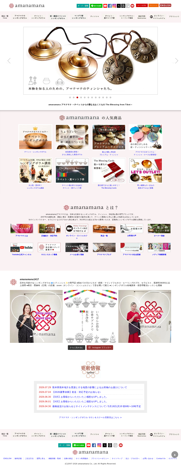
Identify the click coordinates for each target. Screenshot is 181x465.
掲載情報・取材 (55, 458)
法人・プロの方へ (133, 458)
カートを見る (141, 5)
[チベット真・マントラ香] (109, 16)
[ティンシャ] (95, 17)
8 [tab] (96, 97)
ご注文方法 (29, 458)
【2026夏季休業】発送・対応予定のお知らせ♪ (76, 392)
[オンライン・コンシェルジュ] (157, 16)
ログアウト (173, 458)
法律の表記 (68, 458)
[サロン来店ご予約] (142, 17)
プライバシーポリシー (100, 458)
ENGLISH (8, 458)
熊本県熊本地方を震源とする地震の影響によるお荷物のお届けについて (89, 387)
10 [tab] (103, 97)
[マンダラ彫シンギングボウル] (79, 16)
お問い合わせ (148, 458)
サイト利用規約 (82, 458)
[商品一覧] (5, 17)
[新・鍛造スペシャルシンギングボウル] (58, 16)
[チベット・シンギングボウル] (38, 17)
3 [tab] (77, 97)
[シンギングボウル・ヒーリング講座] (127, 17)
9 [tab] (99, 97)
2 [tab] (74, 97)
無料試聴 (18, 458)
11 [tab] (107, 97)
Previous (7, 61)
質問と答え (41, 458)
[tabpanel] (90, 61)
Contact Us (161, 458)
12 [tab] (110, 97)
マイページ (153, 5)
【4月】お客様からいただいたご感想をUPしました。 (80, 401)
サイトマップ (117, 458)
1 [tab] (70, 97)
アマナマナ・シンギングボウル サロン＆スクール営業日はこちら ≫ (90, 417)
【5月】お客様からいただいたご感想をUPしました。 (80, 397)
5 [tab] (85, 97)
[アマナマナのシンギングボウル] (20, 16)
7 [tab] (92, 97)
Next (173, 61)
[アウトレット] (174, 17)
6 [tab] (88, 97)
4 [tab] (81, 97)
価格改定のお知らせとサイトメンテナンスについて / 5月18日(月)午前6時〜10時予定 (96, 406)
